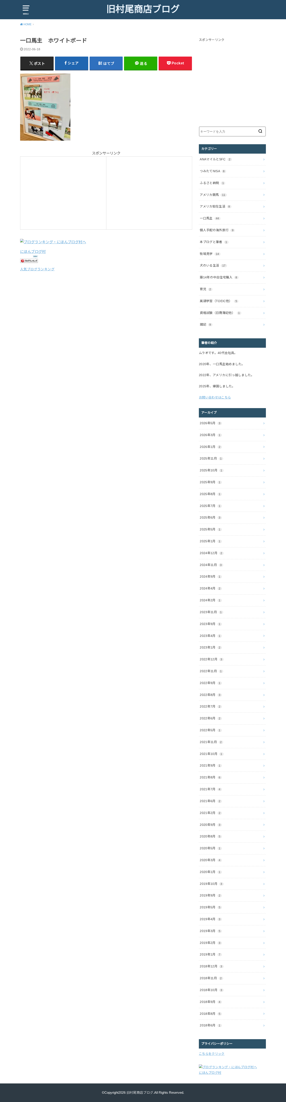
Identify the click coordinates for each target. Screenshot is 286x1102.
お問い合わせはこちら (215, 397)
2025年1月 (210, 541)
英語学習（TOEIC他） (218, 301)
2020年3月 (210, 860)
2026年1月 (210, 447)
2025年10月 (211, 470)
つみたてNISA (212, 171)
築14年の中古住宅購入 (218, 277)
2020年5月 (210, 848)
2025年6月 (210, 517)
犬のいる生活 (212, 265)
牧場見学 (209, 254)
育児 (205, 289)
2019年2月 (210, 943)
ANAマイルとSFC (215, 159)
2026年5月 (210, 423)
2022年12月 (211, 659)
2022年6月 (210, 718)
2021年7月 (210, 789)
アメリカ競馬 (212, 195)
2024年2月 (210, 600)
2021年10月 (211, 754)
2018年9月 (210, 1002)
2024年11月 (211, 565)
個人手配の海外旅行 (216, 230)
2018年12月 (211, 966)
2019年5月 (210, 907)
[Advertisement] (60, 192)
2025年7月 (210, 506)
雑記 (205, 324)
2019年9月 (210, 895)
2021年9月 (210, 765)
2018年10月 (211, 990)
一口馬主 (209, 218)
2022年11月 (211, 671)
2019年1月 (210, 954)
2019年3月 (210, 931)
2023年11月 (211, 612)
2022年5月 (210, 730)
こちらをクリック (212, 1053)
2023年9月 (210, 624)
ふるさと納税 (212, 183)
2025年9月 (210, 482)
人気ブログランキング (37, 269)
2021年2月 (210, 813)
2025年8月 (210, 494)
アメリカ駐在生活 (215, 206)
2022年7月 (210, 706)
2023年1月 (210, 647)
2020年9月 (210, 824)
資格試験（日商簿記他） (220, 313)
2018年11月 (211, 978)
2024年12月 (211, 553)
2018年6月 (210, 1025)
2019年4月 (210, 919)
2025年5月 (210, 529)
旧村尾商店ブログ (143, 9)
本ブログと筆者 (213, 242)
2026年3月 (210, 435)
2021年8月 (210, 777)
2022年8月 (210, 695)
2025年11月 (211, 458)
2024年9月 (210, 576)
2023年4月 (210, 636)
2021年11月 (211, 742)
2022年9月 (210, 683)
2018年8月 (210, 1013)
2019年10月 (211, 884)
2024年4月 (210, 588)
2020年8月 (210, 836)
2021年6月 (210, 801)
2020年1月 (210, 872)
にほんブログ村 (33, 252)
